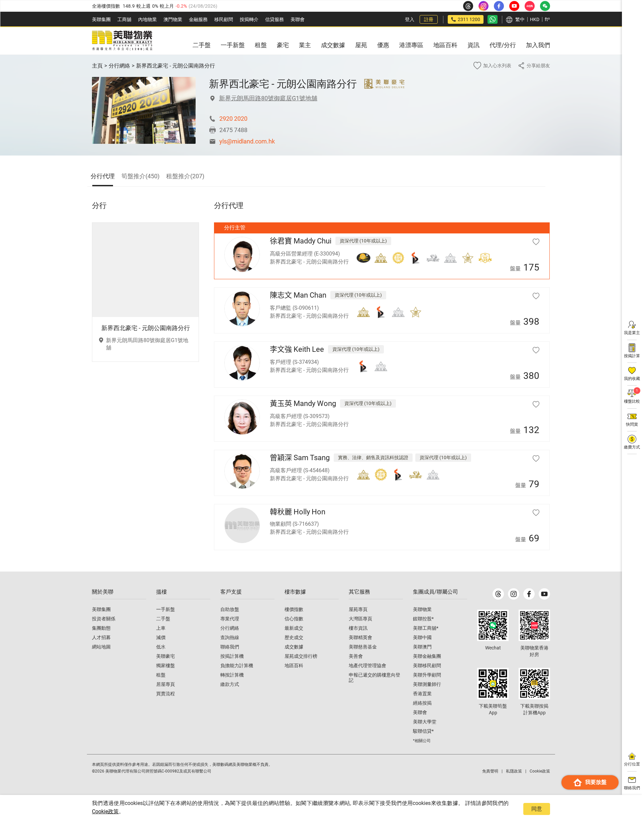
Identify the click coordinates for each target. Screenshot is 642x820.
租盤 (161, 675)
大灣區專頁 (360, 618)
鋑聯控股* (423, 618)
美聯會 (298, 19)
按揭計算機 (232, 656)
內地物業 (147, 19)
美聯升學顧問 (427, 675)
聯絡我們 (229, 646)
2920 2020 (233, 118)
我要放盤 (596, 782)
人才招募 (101, 637)
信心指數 (294, 618)
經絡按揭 (422, 703)
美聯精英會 (360, 637)
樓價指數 (294, 609)
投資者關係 (103, 618)
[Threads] (498, 594)
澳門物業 (173, 19)
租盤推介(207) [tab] (185, 176)
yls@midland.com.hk (247, 141)
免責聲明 (490, 771)
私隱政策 (514, 771)
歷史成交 (294, 637)
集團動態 (101, 628)
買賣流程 (165, 693)
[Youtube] (544, 594)
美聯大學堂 (424, 721)
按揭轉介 (249, 19)
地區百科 (294, 665)
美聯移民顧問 (427, 665)
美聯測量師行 (427, 684)
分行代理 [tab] (103, 176)
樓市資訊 (358, 628)
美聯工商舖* (425, 628)
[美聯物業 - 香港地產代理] (122, 41)
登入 (409, 19)
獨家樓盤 (165, 665)
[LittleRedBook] (534, 625)
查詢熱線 (229, 637)
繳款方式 (229, 684)
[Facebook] (529, 594)
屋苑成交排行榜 (301, 656)
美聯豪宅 (165, 656)
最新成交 (294, 628)
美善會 (356, 656)
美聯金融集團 (427, 656)
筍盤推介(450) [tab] (140, 176)
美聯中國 (422, 637)
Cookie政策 (105, 811)
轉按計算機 (232, 675)
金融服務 (198, 19)
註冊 (428, 19)
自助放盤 (229, 609)
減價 (161, 637)
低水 (161, 646)
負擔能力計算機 (236, 665)
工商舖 (124, 19)
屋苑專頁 (358, 609)
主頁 (97, 66)
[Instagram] (513, 594)
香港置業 (422, 693)
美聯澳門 (422, 646)
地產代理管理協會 (367, 665)
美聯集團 (101, 19)
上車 (161, 628)
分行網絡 (119, 66)
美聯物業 (422, 609)
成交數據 (294, 646)
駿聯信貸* (423, 731)
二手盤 (163, 618)
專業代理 (229, 618)
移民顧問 (223, 19)
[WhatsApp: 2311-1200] (493, 19)
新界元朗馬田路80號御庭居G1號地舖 (268, 98)
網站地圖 (101, 646)
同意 (536, 809)
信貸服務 (274, 19)
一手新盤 (165, 609)
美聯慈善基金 (363, 646)
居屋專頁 (165, 684)
